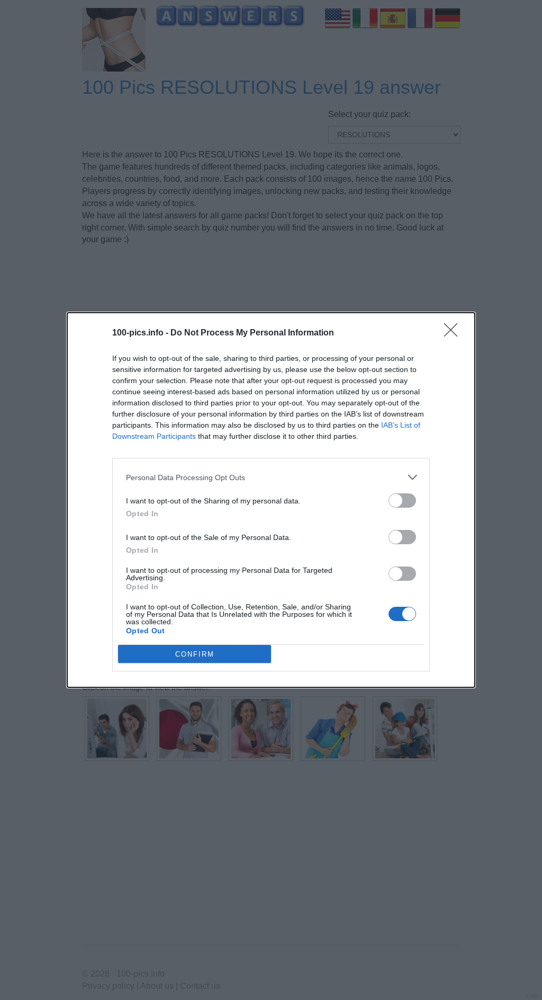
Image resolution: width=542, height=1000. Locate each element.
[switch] (402, 500)
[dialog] (271, 500)
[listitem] (271, 477)
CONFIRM (194, 654)
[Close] (454, 333)
